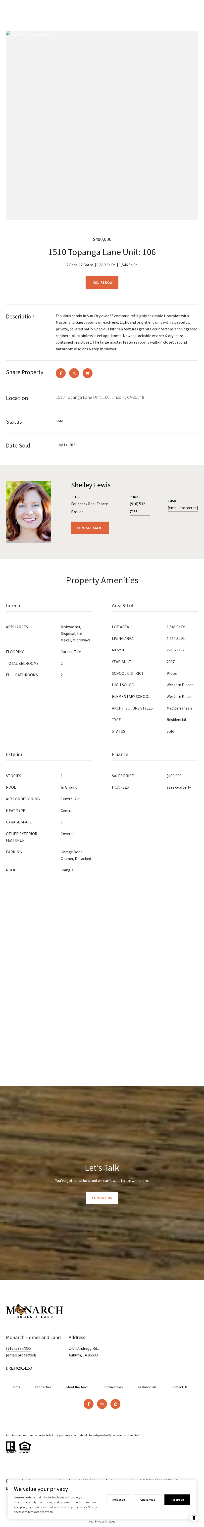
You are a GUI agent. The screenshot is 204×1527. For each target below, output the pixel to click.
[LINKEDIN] (102, 1404)
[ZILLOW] (115, 1404)
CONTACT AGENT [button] (90, 528)
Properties (43, 1387)
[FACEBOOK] (89, 1404)
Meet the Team (77, 1387)
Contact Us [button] (102, 1198)
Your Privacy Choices (102, 1521)
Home (16, 1387)
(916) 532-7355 (138, 507)
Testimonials (147, 1387)
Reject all (118, 1499)
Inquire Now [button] (102, 282)
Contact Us (179, 1387)
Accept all (177, 1499)
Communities (113, 1387)
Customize (147, 1499)
